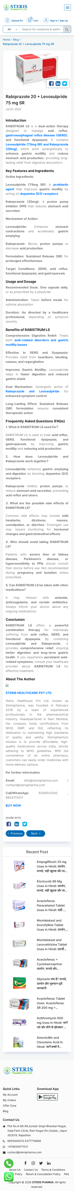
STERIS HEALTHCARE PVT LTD (29, 693)
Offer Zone (9, 1105)
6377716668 (33, 1140)
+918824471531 (17, 1146)
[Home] (15, 7)
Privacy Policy (13, 1174)
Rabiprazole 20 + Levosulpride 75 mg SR (28, 44)
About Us (14, 1169)
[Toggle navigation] (67, 7)
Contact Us (31, 1169)
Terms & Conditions (53, 1169)
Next (34, 833)
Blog (16, 39)
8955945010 (15, 1140)
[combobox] (11, 29)
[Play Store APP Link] (47, 1096)
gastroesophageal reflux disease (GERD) (36, 135)
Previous (16, 833)
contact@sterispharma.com (24, 1152)
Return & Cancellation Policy (43, 1174)
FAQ (66, 1174)
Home (6, 39)
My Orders (9, 1100)
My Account (10, 1094)
